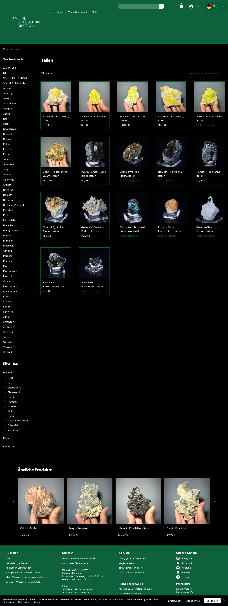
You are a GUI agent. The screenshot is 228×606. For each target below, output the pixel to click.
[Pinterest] (178, 572)
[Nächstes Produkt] (215, 501)
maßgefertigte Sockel (17, 563)
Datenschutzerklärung (130, 593)
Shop (9, 558)
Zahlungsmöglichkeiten (130, 567)
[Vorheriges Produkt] (13, 501)
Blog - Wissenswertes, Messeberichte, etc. (27, 576)
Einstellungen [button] (174, 600)
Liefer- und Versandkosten (132, 572)
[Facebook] (178, 563)
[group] (114, 510)
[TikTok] (178, 577)
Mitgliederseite (126, 563)
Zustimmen (212, 600)
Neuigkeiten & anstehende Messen (23, 572)
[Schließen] (224, 601)
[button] (94, 12)
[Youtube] (178, 567)
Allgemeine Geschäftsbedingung (135, 588)
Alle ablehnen (193, 600)
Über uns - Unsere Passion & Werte (23, 581)
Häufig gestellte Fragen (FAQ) (133, 558)
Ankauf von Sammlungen (18, 567)
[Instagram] (178, 558)
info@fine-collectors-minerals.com (79, 589)
